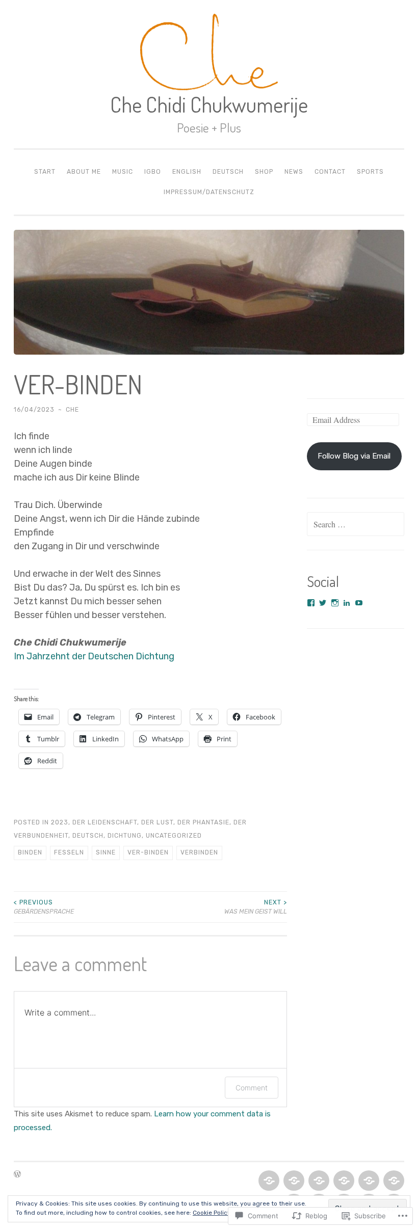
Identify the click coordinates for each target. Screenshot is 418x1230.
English (186, 171)
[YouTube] (359, 603)
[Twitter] (323, 603)
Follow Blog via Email (354, 456)
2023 (59, 822)
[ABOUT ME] (292, 1181)
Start (45, 171)
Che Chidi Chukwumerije (209, 104)
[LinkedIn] (347, 603)
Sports (370, 171)
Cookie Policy (212, 1212)
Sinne (106, 852)
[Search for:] (356, 524)
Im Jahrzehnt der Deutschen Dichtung (94, 656)
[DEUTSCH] (392, 1181)
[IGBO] (342, 1181)
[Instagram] (335, 603)
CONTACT (330, 171)
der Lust (157, 822)
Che (72, 409)
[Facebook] (311, 603)
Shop (264, 171)
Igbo (152, 171)
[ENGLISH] (367, 1181)
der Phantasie (203, 822)
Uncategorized (174, 835)
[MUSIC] (317, 1181)
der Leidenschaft (104, 822)
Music (122, 171)
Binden (30, 852)
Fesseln (69, 852)
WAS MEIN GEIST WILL (255, 907)
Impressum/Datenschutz (209, 192)
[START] (267, 1181)
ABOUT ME (84, 171)
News (293, 171)
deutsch (87, 835)
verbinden (199, 852)
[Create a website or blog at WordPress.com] (17, 1175)
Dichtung (125, 835)
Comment (252, 1087)
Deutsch (228, 171)
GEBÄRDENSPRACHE (44, 907)
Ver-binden (148, 852)
